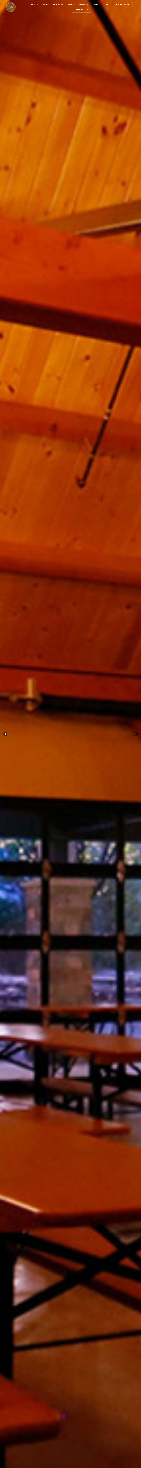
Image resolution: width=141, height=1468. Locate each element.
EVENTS (95, 4)
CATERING (82, 4)
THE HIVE (45, 4)
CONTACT (106, 4)
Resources (58, 4)
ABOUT (33, 4)
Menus (71, 4)
